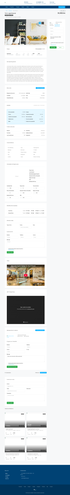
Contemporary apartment (33, 453)
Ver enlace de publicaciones (40, 330)
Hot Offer (11, 15)
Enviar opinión (10, 402)
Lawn (21, 147)
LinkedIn (33, 486)
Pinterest (43, 486)
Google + (29, 486)
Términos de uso (11, 249)
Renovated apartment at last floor (12, 453)
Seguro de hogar (36, 190)
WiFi (34, 154)
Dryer (9, 152)
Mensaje (8, 239)
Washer (35, 152)
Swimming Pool (36, 147)
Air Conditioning (10, 147)
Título (8, 388)
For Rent (6, 15)
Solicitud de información (12, 366)
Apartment (10, 10)
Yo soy (27, 349)
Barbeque (9, 149)
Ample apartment (9, 429)
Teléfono (28, 344)
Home (6, 10)
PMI (20, 195)
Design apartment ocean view (33, 429)
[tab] (40, 23)
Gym (8, 154)
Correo (8, 349)
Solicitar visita (10, 252)
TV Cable (35, 149)
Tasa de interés (36, 185)
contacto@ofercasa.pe (28, 3)
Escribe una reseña (43, 372)
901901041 (26, 2)
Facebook (20, 486)
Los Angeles (7, 475)
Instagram (38, 486)
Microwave (22, 149)
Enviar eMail (53, 47)
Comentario (9, 393)
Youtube (51, 486)
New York (7, 478)
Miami (6, 473)
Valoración (28, 388)
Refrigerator (23, 154)
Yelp (47, 486)
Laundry (9, 156)
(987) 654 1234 (19, 336)
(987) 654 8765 (26, 336)
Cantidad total (9, 185)
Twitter (25, 486)
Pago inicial (22, 185)
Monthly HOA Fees (10, 195)
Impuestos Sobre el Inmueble (25, 190)
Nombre (8, 344)
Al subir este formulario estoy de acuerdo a (15, 249)
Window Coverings (37, 156)
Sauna (22, 156)
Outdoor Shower (23, 152)
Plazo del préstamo (10, 190)
